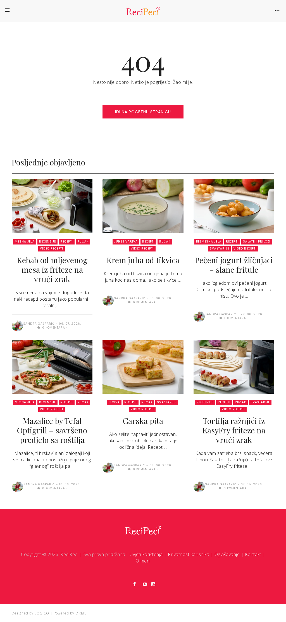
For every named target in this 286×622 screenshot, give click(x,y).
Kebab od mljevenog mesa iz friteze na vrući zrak (52, 269)
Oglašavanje (227, 554)
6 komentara (144, 302)
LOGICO (42, 613)
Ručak (83, 241)
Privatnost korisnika (188, 554)
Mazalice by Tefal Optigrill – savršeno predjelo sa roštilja (52, 430)
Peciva (114, 402)
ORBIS (81, 613)
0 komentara (53, 328)
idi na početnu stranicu (143, 112)
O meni (143, 561)
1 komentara (234, 318)
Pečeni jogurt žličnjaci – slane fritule (234, 265)
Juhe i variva (126, 241)
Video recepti (51, 248)
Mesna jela (25, 241)
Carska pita (143, 421)
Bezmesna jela (208, 241)
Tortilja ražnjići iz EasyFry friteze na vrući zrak (233, 430)
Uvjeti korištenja (146, 554)
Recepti (66, 241)
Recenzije (47, 241)
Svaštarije (219, 248)
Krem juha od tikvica (143, 260)
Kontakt (253, 554)
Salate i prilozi (256, 241)
